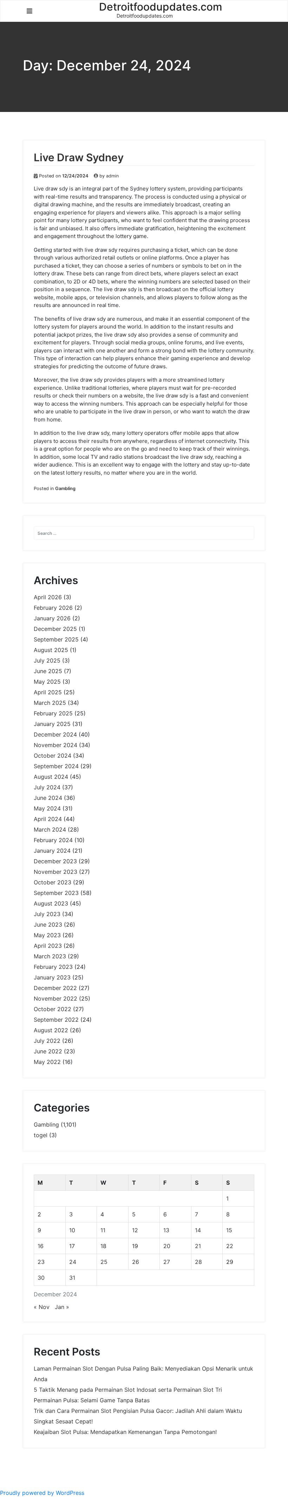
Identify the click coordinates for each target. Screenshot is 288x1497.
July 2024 (47, 787)
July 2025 (47, 660)
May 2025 (47, 681)
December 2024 (55, 734)
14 (198, 1230)
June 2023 (48, 924)
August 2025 (51, 649)
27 (166, 1261)
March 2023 (50, 956)
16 (41, 1245)
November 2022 (55, 998)
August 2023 (51, 903)
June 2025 (48, 671)
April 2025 (48, 692)
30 (41, 1277)
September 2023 (56, 892)
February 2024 (53, 840)
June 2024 (48, 797)
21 (198, 1245)
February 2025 (53, 713)
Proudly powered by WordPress (42, 1492)
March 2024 (50, 829)
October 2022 (52, 1009)
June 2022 (48, 1051)
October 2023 (52, 882)
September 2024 (56, 766)
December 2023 (55, 861)
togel (40, 1135)
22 (229, 1245)
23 (41, 1261)
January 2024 (52, 850)
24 (72, 1261)
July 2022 (47, 1040)
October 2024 (52, 755)
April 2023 (48, 945)
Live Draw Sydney (79, 157)
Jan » (62, 1306)
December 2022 (55, 987)
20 (166, 1245)
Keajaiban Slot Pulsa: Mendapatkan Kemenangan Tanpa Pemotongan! (125, 1431)
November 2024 (55, 744)
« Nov (42, 1306)
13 (166, 1230)
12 (135, 1230)
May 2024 (47, 808)
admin (112, 175)
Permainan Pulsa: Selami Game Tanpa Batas (92, 1400)
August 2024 (51, 776)
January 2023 (52, 977)
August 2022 (51, 1030)
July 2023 (47, 913)
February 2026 (53, 607)
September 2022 (56, 1019)
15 (229, 1230)
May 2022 (47, 1061)
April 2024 (48, 818)
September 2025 (56, 639)
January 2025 (52, 723)
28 (198, 1261)
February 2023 (53, 966)
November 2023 (55, 871)
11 (102, 1230)
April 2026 (48, 597)
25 (103, 1261)
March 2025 (50, 702)
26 (135, 1261)
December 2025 (55, 628)
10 (72, 1230)
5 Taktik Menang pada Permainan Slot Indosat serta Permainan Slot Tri (128, 1389)
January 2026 (52, 618)
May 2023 (47, 935)
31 (72, 1277)
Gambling (65, 488)
